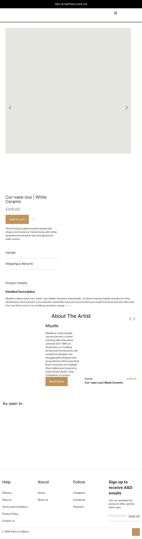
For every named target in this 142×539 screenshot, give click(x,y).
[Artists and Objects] (24, 15)
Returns (6, 499)
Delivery (7, 492)
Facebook (79, 499)
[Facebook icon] (115, 531)
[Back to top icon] (136, 532)
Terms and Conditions (15, 506)
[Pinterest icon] (123, 531)
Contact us (8, 520)
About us (43, 499)
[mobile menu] (92, 15)
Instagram (79, 492)
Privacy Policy (10, 513)
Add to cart (17, 219)
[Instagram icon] (127, 531)
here (68, 305)
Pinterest (78, 506)
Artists (41, 492)
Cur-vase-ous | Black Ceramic (104, 382)
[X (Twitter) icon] (119, 531)
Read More (56, 381)
